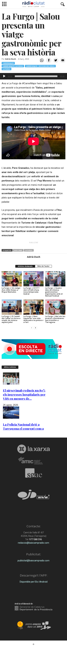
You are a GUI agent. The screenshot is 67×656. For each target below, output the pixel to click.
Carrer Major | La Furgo (13, 66)
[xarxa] (33, 449)
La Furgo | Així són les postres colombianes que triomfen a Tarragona (55, 319)
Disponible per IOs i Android (33, 581)
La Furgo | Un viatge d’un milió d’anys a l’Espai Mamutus (11, 290)
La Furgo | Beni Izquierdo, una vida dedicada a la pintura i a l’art (33, 319)
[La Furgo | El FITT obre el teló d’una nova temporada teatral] (33, 278)
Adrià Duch (10, 59)
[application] (33, 76)
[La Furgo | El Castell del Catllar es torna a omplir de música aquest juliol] (12, 307)
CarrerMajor (8, 63)
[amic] (33, 461)
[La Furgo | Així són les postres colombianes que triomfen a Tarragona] (55, 307)
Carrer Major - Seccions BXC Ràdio (40, 66)
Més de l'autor (43, 266)
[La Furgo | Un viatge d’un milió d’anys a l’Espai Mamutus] (12, 278)
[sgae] (33, 473)
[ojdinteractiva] (33, 495)
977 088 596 (35, 539)
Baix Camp (18, 250)
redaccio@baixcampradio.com (33, 542)
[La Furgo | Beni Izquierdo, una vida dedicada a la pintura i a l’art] (33, 307)
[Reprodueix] (4, 76)
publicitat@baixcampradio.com (33, 560)
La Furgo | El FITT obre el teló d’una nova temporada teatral (31, 291)
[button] (62, 4)
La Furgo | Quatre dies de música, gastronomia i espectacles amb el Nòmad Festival (54, 292)
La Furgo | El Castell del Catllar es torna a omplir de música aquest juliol (11, 319)
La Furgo (6, 69)
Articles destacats (25, 266)
